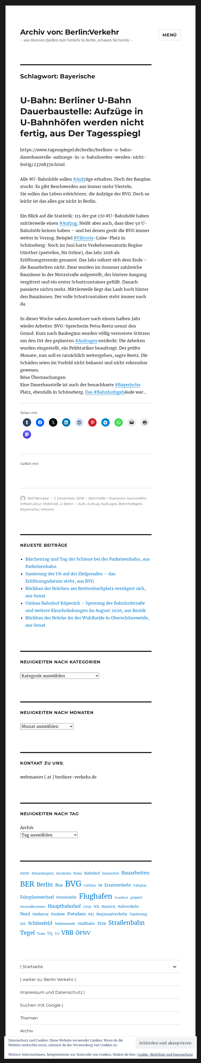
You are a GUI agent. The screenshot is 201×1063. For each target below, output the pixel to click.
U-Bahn (66, 504)
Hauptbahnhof (64, 906)
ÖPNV (83, 933)
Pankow (58, 914)
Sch (23, 924)
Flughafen (95, 896)
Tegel (27, 933)
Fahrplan (139, 885)
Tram (41, 934)
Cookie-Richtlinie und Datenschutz (165, 1054)
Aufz (82, 504)
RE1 (91, 914)
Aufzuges (109, 504)
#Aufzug (68, 223)
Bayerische (29, 509)
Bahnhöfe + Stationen (107, 498)
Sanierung (138, 914)
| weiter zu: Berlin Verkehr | (48, 979)
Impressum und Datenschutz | (52, 992)
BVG (73, 884)
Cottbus (90, 885)
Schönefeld (40, 923)
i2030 (87, 907)
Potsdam (76, 913)
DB (100, 885)
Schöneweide (65, 924)
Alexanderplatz (42, 873)
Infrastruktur (30, 504)
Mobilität (50, 504)
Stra (101, 923)
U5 (50, 933)
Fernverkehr (66, 897)
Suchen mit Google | (41, 1005)
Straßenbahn (126, 922)
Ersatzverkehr (117, 885)
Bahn (78, 873)
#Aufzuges (86, 340)
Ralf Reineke (38, 498)
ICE (96, 907)
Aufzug (93, 504)
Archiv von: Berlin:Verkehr (69, 32)
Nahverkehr (128, 906)
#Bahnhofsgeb (109, 392)
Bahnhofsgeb (130, 504)
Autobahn (63, 873)
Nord (25, 913)
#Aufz (79, 179)
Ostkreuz (40, 914)
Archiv (27, 827)
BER (27, 884)
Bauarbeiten (135, 873)
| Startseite (31, 966)
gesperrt (136, 897)
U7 (57, 934)
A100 (24, 873)
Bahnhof (92, 873)
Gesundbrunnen (33, 907)
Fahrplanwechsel (37, 897)
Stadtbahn (86, 923)
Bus (59, 885)
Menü (170, 35)
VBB (67, 932)
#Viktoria (83, 237)
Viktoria (47, 509)
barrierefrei (136, 498)
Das (89, 392)
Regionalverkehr (111, 914)
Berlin (45, 884)
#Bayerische (128, 384)
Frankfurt (121, 897)
